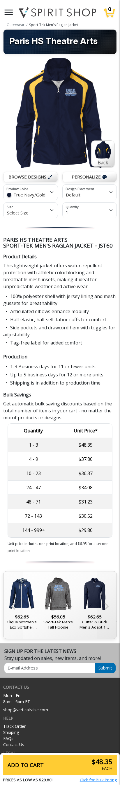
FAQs (8, 738)
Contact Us (13, 744)
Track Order (14, 726)
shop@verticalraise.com (25, 709)
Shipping (11, 732)
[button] (8, 12)
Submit (105, 668)
